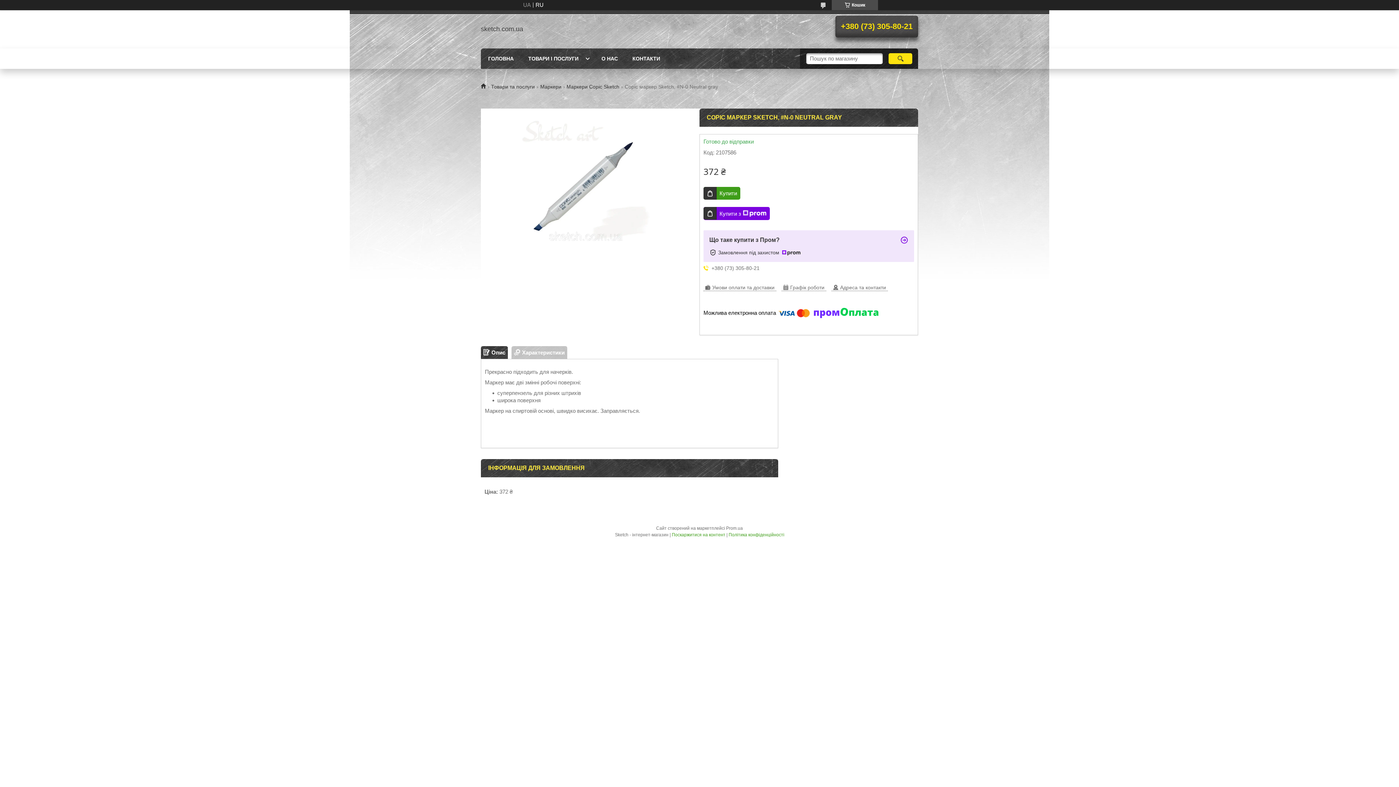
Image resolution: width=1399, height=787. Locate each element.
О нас (609, 59)
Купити (728, 193)
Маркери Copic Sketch (593, 87)
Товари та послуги (513, 87)
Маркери (550, 87)
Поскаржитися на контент (698, 534)
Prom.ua (734, 528)
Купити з (730, 214)
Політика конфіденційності (756, 534)
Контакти (646, 59)
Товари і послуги (553, 59)
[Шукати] (900, 58)
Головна (501, 59)
